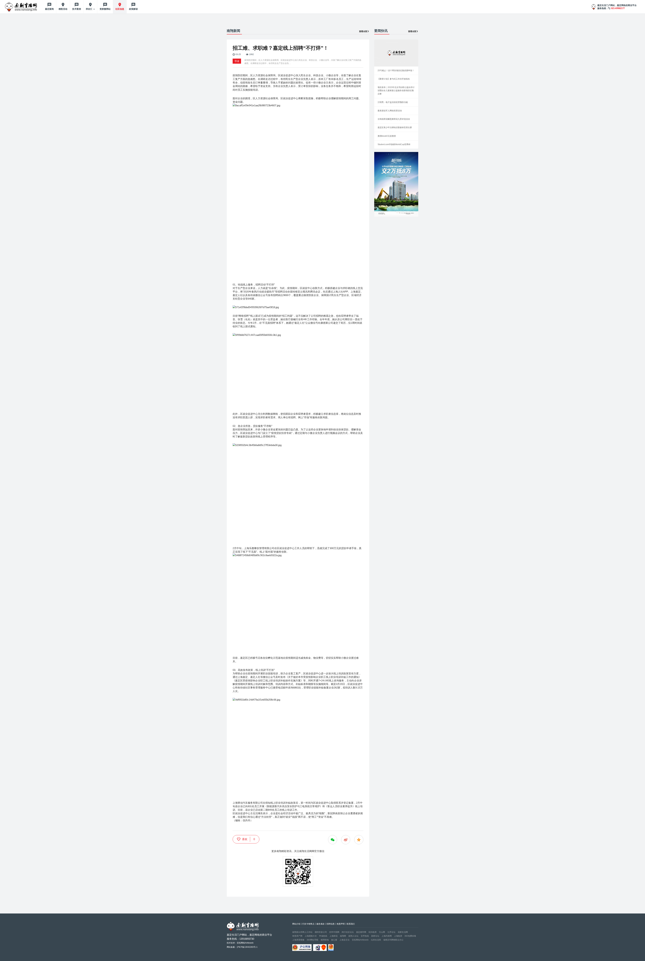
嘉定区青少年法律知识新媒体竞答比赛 (395, 127)
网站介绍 (296, 924)
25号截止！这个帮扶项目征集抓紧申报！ (396, 70)
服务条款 (320, 924)
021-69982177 (618, 8)
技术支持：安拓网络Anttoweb (240, 943)
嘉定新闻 (49, 9)
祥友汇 (89, 9)
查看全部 (363, 31)
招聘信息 (331, 924)
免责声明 (341, 924)
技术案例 (76, 9)
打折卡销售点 (308, 924)
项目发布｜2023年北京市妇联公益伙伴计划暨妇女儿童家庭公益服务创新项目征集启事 (396, 90)
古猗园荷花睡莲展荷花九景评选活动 (394, 119)
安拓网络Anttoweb (360, 940)
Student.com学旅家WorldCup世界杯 (394, 144)
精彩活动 (63, 9)
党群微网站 (105, 9)
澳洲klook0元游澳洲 (387, 136)
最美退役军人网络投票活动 (390, 110)
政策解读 (133, 9)
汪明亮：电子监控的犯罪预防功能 (393, 102)
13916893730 (246, 938)
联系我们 (351, 924)
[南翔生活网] (21, 6)
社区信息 (119, 9)
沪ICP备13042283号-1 (247, 947)
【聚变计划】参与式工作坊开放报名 (394, 79)
